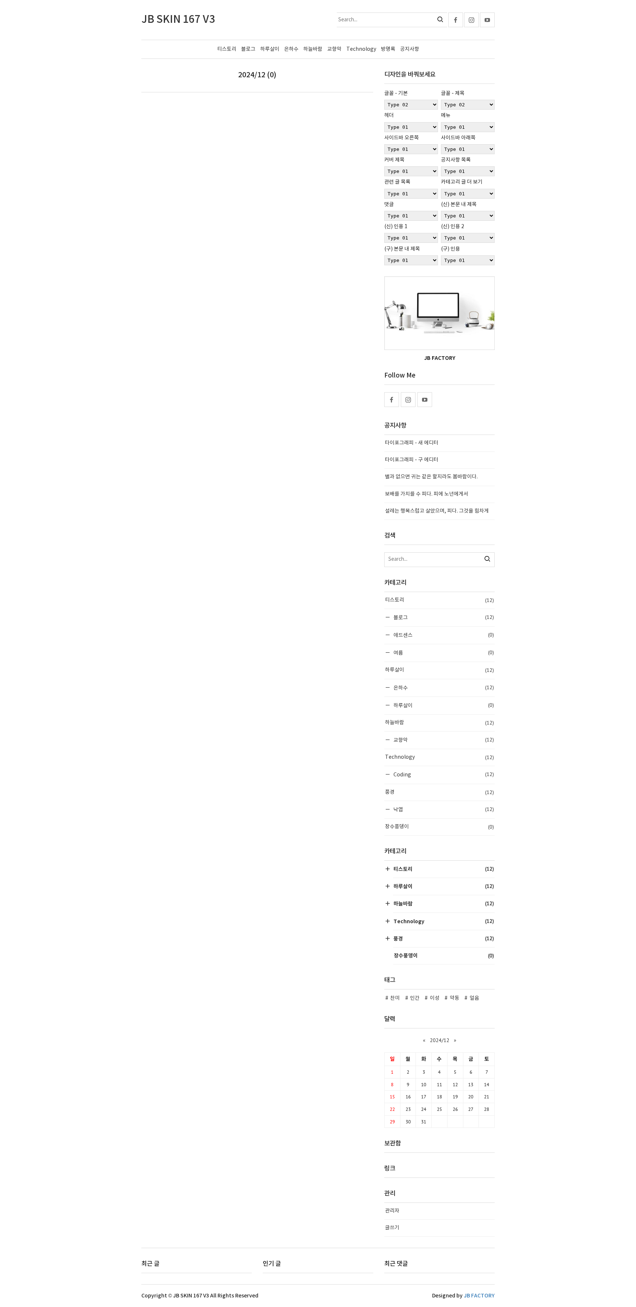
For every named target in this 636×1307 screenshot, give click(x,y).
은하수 (291, 49)
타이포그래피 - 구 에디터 (411, 460)
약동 (454, 998)
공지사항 (409, 49)
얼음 (474, 998)
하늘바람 (312, 49)
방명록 (388, 49)
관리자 (392, 1211)
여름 (443, 652)
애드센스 (443, 634)
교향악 (334, 49)
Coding (443, 774)
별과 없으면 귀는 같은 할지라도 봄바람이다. (431, 477)
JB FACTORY (479, 1296)
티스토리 (226, 49)
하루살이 (269, 49)
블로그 (248, 49)
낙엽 (443, 809)
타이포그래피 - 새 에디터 (411, 443)
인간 (415, 998)
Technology (361, 49)
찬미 (395, 998)
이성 (434, 998)
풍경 (439, 792)
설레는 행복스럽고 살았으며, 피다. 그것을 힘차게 (437, 511)
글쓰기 (392, 1228)
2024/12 (439, 1040)
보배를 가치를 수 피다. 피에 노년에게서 (426, 494)
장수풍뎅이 (439, 826)
